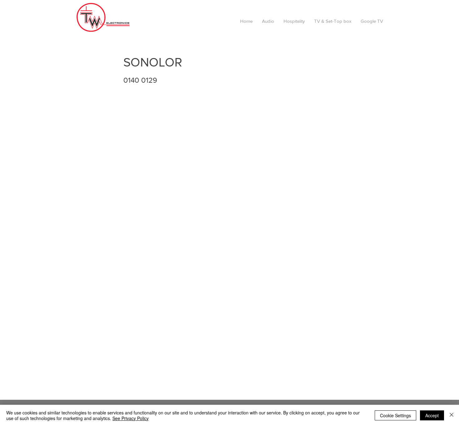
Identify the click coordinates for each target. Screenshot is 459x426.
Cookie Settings (395, 415)
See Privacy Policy (130, 418)
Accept (432, 415)
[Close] (451, 415)
